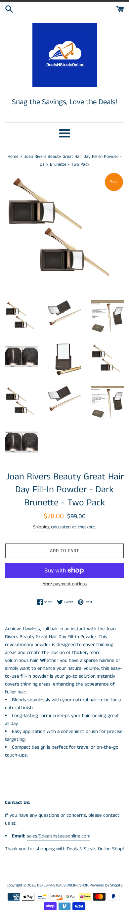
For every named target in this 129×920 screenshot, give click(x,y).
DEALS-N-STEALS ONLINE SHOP (62, 885)
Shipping (41, 527)
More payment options (64, 584)
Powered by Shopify (106, 885)
